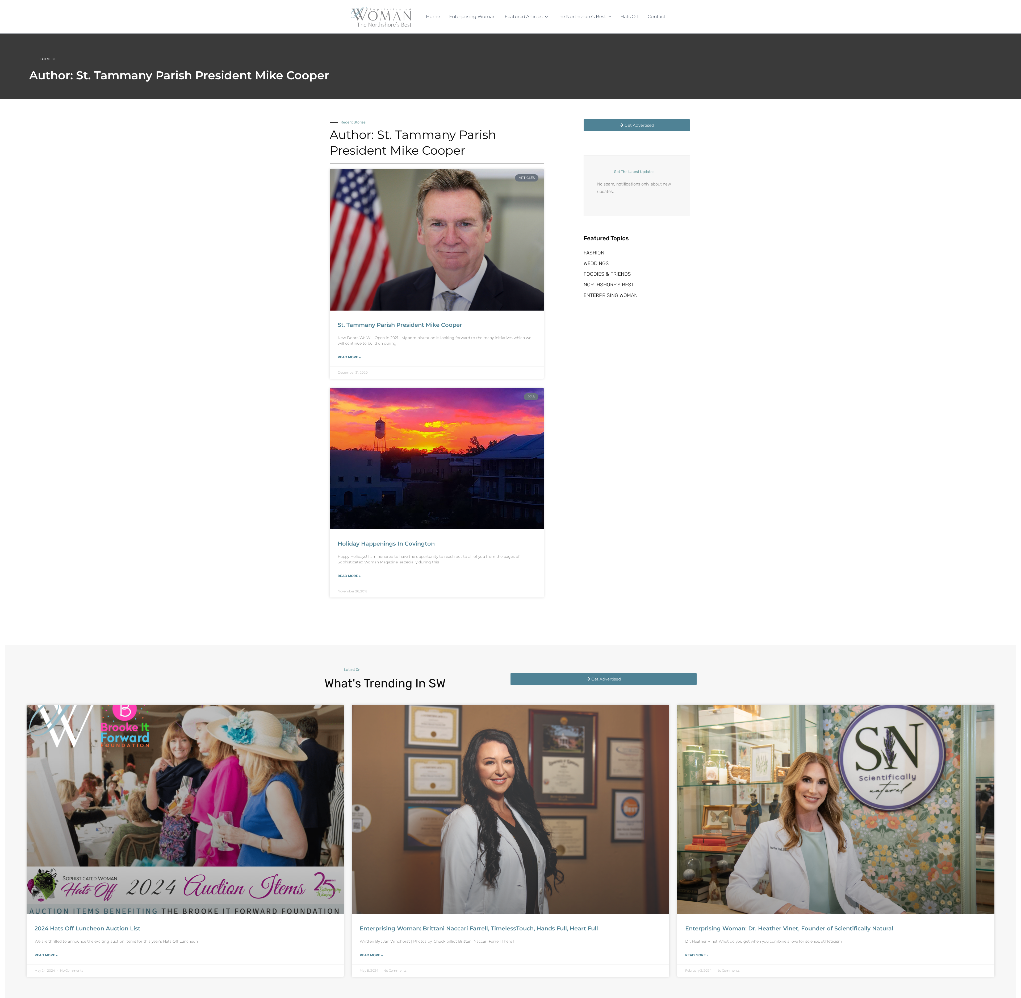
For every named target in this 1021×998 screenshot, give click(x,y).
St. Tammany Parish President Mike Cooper (400, 324)
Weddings (596, 263)
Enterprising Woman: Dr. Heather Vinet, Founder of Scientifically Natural (789, 928)
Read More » (349, 357)
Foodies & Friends (607, 274)
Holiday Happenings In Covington (386, 543)
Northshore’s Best (609, 285)
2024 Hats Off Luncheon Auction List (87, 928)
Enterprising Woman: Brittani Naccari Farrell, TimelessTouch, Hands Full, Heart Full (479, 928)
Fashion (594, 253)
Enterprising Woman (611, 295)
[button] (545, 16)
